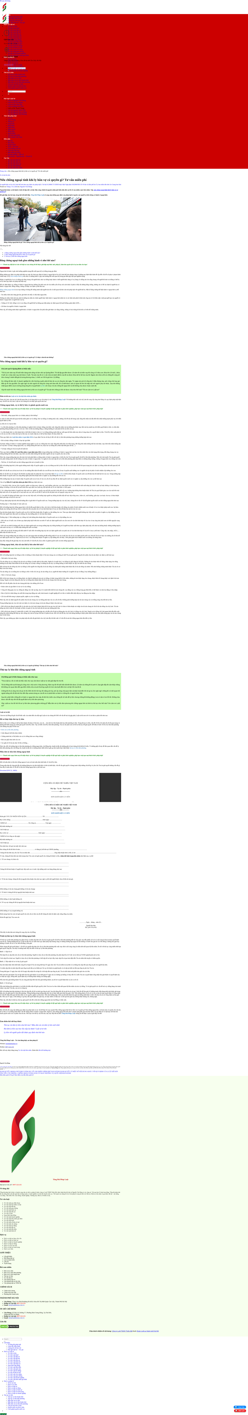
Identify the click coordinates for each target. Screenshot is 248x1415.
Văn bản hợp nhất (14, 135)
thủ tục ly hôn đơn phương (78, 748)
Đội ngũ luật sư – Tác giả (16, 22)
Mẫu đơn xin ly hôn (14, 78)
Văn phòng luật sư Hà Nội (12, 1281)
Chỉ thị (10, 118)
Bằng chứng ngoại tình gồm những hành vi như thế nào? (22, 253)
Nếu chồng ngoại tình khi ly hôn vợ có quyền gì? (20, 254)
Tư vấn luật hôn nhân (15, 168)
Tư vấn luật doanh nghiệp (12, 1217)
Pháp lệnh (11, 131)
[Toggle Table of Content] (1, 249)
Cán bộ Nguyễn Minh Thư (17, 110)
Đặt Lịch (242, 1411)
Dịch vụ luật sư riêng (15, 65)
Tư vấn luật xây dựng (10, 1224)
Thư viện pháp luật (10, 116)
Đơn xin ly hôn (8, 1271)
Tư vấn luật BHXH (14, 166)
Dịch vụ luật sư (13, 63)
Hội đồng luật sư (9, 1258)
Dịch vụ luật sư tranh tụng (17, 69)
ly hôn (43, 386)
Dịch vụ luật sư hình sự (16, 67)
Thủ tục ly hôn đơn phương (17, 76)
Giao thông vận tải (14, 148)
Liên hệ (6, 1261)
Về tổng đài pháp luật (15, 17)
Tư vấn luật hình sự (14, 164)
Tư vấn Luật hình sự (14, 38)
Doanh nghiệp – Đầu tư (16, 154)
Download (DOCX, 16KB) (8, 770)
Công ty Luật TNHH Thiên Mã (122, 1331)
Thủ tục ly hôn (9, 72)
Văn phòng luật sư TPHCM (12, 1283)
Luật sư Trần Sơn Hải (15, 104)
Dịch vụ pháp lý (9, 57)
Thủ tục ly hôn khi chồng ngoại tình (16, 256)
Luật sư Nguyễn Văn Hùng (17, 100)
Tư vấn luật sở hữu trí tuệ (11, 1222)
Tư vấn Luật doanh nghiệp (17, 53)
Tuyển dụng (7, 1263)
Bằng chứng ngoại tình (7, 289)
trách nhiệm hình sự (17, 276)
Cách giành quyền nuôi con (17, 88)
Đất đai (10, 141)
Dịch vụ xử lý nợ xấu (10, 1245)
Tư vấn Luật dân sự (14, 34)
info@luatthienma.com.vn (16, 1305)
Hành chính (12, 145)
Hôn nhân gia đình (14, 152)
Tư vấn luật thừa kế (10, 1231)
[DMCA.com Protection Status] (9, 1328)
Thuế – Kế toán (13, 147)
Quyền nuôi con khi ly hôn (17, 86)
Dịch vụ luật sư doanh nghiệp (18, 71)
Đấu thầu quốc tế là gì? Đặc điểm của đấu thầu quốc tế (16, 1075)
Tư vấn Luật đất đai (14, 32)
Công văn (11, 123)
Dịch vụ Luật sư (9, 24)
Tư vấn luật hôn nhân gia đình (13, 1218)
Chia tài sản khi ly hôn (15, 84)
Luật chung (12, 120)
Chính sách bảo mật (10, 1292)
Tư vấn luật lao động (10, 1225)
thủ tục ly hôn (58, 474)
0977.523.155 (9, 1047)
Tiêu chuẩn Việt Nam (15, 137)
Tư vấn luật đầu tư (9, 1227)
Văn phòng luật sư (9, 1279)
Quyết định (11, 133)
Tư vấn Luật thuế (13, 28)
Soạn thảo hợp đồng (14, 40)
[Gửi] (4, 1341)
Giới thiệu (7, 15)
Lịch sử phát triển (9, 1260)
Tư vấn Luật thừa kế (14, 36)
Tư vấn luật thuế (9, 1220)
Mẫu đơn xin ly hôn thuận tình (18, 80)
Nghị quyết (11, 129)
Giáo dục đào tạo (13, 150)
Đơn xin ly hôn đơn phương (9, 730)
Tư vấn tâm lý (8, 1278)
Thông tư (11, 121)
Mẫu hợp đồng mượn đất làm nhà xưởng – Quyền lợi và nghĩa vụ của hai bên (71, 184)
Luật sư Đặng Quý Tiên (16, 106)
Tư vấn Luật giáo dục (15, 44)
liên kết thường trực (45, 1050)
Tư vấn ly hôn (12, 26)
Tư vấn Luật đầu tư (14, 30)
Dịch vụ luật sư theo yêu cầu (12, 1238)
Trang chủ (3, 171)
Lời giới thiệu (8, 1256)
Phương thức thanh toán (11, 1294)
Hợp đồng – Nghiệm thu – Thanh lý (20, 156)
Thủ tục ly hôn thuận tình (16, 74)
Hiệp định (11, 125)
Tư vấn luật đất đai (14, 160)
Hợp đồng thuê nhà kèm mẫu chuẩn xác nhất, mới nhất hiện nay (115, 184)
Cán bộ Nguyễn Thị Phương (17, 114)
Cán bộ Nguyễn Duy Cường (17, 112)
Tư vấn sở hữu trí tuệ (15, 47)
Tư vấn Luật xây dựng (15, 49)
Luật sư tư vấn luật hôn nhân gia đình (23, 396)
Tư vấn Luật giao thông (16, 51)
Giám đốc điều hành (15, 19)
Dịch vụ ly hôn (13, 61)
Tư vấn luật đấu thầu (10, 1229)
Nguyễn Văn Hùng (26, 186)
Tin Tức (6, 158)
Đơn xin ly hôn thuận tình (12, 1274)
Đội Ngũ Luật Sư (9, 98)
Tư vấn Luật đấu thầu (15, 42)
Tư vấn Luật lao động (15, 46)
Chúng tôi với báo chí (15, 21)
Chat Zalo (241, 1407)
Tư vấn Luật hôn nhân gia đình (18, 55)
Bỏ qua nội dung (5, 1)
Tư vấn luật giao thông (11, 1208)
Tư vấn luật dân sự (14, 162)
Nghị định (11, 127)
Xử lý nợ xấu (12, 59)
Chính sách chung (9, 1290)
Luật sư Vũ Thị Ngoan (15, 102)
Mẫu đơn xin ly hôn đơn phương (19, 82)
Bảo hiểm (11, 143)
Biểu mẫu (7, 139)
